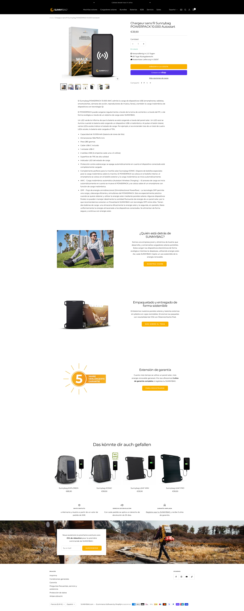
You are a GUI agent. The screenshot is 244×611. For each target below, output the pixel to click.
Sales (159, 10)
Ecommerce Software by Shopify (108, 604)
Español (172, 10)
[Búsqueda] (185, 10)
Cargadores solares (108, 10)
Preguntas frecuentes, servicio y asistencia (63, 587)
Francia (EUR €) (57, 604)
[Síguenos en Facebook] (176, 576)
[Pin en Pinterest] (144, 83)
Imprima (53, 575)
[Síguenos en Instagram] (181, 576)
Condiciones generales (59, 579)
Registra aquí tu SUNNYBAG (158, 512)
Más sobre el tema (155, 324)
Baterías (133, 10)
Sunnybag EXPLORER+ (69, 488)
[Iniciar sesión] (189, 9)
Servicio (150, 10)
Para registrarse (155, 388)
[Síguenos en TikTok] (191, 576)
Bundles (123, 10)
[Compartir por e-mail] (150, 83)
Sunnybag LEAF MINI (140, 488)
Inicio (52, 18)
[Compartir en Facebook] (141, 83)
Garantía (53, 583)
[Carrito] (193, 10)
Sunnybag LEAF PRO (175, 488)
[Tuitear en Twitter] (147, 83)
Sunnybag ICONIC (104, 488)
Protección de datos (58, 593)
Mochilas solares (90, 10)
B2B (142, 10)
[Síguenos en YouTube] (186, 576)
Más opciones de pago (158, 78)
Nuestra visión (155, 264)
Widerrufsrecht (56, 596)
